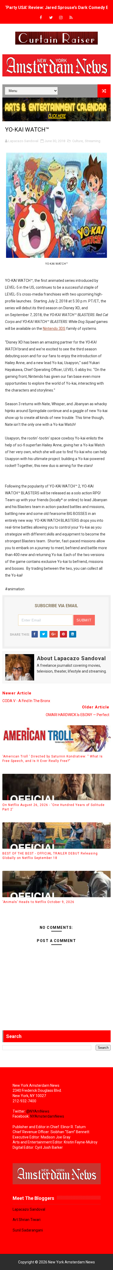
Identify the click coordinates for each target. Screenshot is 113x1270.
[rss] (71, 18)
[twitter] (51, 18)
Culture (77, 141)
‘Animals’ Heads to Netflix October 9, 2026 (38, 902)
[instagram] (61, 18)
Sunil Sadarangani (28, 1230)
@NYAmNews (37, 1111)
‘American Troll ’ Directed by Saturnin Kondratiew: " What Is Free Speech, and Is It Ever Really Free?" (52, 759)
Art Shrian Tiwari (26, 1220)
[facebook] (41, 18)
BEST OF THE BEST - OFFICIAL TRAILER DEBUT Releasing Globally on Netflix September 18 (50, 856)
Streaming (92, 141)
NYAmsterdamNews (47, 1116)
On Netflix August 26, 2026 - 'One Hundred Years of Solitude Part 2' (53, 807)
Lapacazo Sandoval (29, 1209)
